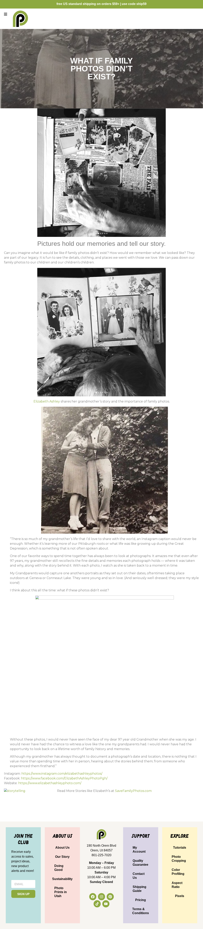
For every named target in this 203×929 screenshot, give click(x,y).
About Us (62, 847)
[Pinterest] (110, 896)
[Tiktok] (97, 903)
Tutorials (179, 847)
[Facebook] (92, 896)
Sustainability (62, 879)
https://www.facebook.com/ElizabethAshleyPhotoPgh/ (64, 778)
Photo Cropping (179, 858)
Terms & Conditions (140, 911)
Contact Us (139, 875)
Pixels (179, 896)
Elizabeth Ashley (47, 401)
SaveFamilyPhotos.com (133, 791)
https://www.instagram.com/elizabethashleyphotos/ (61, 773)
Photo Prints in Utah (60, 892)
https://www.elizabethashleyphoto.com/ (49, 783)
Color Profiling (178, 871)
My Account (139, 849)
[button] (5, 14)
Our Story (62, 856)
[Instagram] (101, 896)
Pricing (140, 900)
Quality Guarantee (140, 862)
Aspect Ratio (177, 885)
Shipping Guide (139, 888)
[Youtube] (105, 903)
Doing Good (58, 867)
